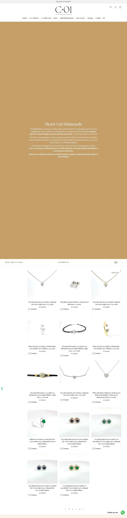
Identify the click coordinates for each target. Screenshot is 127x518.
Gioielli (24, 18)
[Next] (83, 509)
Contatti (98, 18)
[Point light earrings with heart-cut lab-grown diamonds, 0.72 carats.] (74, 285)
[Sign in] (115, 7)
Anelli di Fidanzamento (67, 18)
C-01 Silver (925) (46, 18)
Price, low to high (13, 262)
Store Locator (80, 18)
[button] (111, 7)
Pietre (55, 18)
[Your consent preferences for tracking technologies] (2, 388)
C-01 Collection (34, 18)
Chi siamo (90, 18)
